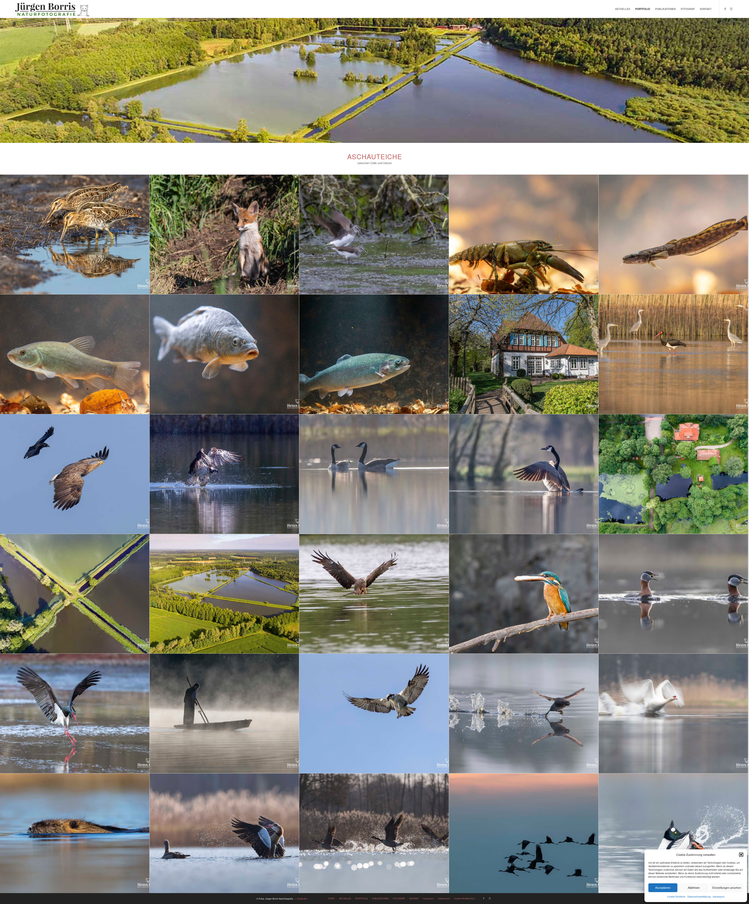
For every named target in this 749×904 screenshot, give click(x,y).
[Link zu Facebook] (725, 9)
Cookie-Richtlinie (676, 896)
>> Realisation (300, 898)
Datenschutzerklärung (699, 896)
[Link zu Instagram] (731, 9)
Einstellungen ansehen (726, 887)
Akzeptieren (662, 887)
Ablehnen (694, 887)
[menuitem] (622, 9)
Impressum (718, 896)
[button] (741, 855)
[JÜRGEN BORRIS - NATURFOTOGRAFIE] (52, 9)
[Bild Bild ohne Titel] (75, 234)
